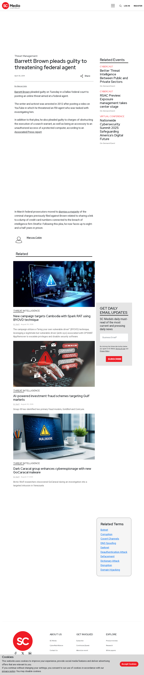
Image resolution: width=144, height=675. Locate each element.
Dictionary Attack (110, 560)
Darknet (105, 547)
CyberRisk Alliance (56, 645)
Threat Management (26, 56)
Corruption (106, 534)
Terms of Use (120, 349)
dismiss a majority (69, 211)
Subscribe (114, 359)
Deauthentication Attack (114, 552)
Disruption (106, 565)
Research (109, 645)
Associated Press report (28, 131)
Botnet (104, 529)
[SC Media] (11, 5)
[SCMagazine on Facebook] (15, 653)
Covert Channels (110, 538)
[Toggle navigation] (113, 5)
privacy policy (8, 671)
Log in (127, 6)
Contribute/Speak (82, 645)
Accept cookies (129, 664)
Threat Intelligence (26, 310)
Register (138, 6)
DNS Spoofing (108, 543)
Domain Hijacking (110, 569)
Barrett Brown (22, 91)
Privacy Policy (104, 351)
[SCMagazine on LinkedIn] (30, 653)
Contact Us (54, 650)
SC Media (53, 641)
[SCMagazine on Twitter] (22, 653)
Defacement (107, 556)
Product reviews (112, 641)
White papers (111, 650)
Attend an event (82, 650)
